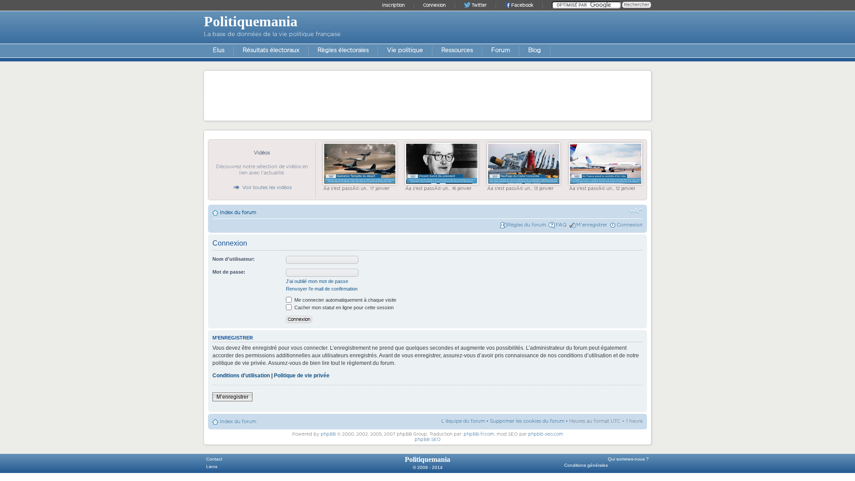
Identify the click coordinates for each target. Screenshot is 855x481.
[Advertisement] (427, 95)
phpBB (328, 434)
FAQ (561, 224)
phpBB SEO (428, 439)
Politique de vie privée (302, 375)
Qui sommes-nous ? (628, 459)
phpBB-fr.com (479, 434)
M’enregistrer (591, 224)
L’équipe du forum (463, 421)
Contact (214, 459)
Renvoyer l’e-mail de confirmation (322, 288)
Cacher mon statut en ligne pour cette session (343, 307)
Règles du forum (526, 224)
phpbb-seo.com (545, 434)
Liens (211, 466)
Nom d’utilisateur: (233, 259)
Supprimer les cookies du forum (527, 421)
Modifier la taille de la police (636, 211)
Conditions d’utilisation (241, 375)
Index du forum (238, 212)
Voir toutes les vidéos (267, 187)
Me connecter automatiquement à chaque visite (344, 300)
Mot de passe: (228, 272)
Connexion (630, 224)
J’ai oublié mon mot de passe (317, 281)
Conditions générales (586, 465)
